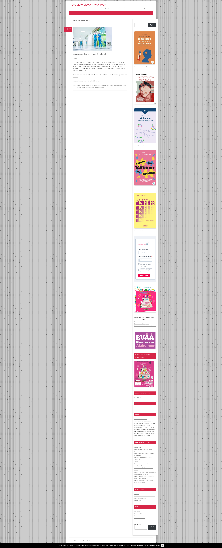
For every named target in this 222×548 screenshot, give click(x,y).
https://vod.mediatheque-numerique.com (145, 326)
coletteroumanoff (99, 87)
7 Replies (75, 58)
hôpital (111, 85)
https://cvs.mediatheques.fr (141, 324)
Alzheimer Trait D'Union (140, 419)
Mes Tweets (137, 397)
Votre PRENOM (143, 249)
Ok (162, 545)
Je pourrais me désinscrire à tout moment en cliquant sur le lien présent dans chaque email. (145, 270)
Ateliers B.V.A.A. (93, 13)
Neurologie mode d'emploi (141, 427)
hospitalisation (117, 85)
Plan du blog (137, 447)
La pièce (105, 13)
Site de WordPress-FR (139, 518)
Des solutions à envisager (80, 81)
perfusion (78, 87)
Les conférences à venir (119, 13)
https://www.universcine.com (142, 322)
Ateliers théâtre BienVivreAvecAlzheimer (144, 496)
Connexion (137, 511)
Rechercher (137, 22)
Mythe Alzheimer (138, 423)
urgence (91, 87)
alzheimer (106, 85)
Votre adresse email (144, 256)
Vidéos (133, 13)
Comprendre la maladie (77, 13)
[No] (220, 545)
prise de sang (85, 87)
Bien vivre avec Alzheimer (87, 5)
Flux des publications (139, 514)
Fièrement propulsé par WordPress (83, 540)
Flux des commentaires (140, 516)
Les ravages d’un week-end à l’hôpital (89, 54)
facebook (138, 403)
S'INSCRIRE (144, 275)
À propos (143, 13)
